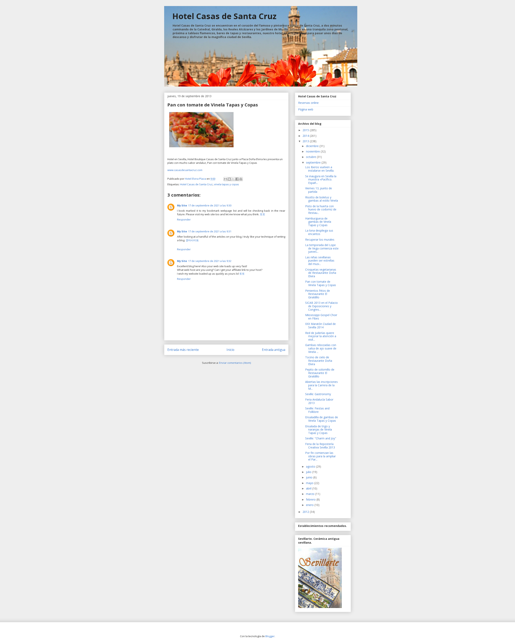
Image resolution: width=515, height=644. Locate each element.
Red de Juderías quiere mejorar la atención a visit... (320, 336)
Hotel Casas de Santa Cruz (224, 16)
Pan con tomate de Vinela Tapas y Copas (320, 283)
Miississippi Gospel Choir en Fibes (321, 316)
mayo (310, 483)
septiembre (313, 162)
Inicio (230, 349)
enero (310, 505)
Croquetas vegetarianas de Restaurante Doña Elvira (320, 273)
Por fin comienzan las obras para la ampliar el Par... (320, 456)
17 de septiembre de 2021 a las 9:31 (209, 231)
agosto (311, 466)
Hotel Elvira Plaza (196, 178)
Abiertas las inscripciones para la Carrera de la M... (321, 385)
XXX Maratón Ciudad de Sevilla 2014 (320, 325)
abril (309, 488)
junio (309, 477)
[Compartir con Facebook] (237, 179)
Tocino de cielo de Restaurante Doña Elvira (318, 360)
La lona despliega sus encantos (319, 232)
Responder (184, 219)
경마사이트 (192, 240)
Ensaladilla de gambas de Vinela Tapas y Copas (321, 418)
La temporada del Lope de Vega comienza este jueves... (322, 248)
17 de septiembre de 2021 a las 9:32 (209, 261)
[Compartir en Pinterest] (241, 179)
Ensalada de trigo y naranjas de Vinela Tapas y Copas (318, 429)
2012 (306, 512)
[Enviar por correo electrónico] (226, 179)
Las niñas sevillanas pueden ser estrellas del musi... (319, 260)
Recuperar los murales (319, 239)
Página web (305, 109)
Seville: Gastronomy (318, 394)
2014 (306, 136)
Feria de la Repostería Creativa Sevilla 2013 (320, 445)
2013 (306, 141)
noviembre (313, 151)
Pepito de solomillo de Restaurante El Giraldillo (319, 373)
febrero (311, 499)
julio (309, 472)
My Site (182, 205)
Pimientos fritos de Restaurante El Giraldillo (317, 294)
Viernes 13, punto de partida (318, 190)
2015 (306, 130)
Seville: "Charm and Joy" (320, 438)
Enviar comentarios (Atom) (235, 363)
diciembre (312, 146)
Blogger (270, 636)
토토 (262, 214)
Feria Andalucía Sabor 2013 (319, 401)
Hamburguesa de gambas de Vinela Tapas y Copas (318, 221)
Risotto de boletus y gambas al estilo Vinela (321, 199)
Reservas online (308, 103)
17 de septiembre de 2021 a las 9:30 (209, 205)
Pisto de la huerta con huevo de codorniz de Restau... (320, 209)
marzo (310, 494)
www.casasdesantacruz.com (184, 170)
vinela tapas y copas (226, 184)
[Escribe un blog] (229, 179)
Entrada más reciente (183, 349)
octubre (311, 157)
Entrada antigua (273, 349)
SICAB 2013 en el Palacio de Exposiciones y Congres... (321, 306)
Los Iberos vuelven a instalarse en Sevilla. (319, 168)
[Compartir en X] (233, 179)
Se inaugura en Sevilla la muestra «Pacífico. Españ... (320, 179)
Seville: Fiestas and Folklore (317, 410)
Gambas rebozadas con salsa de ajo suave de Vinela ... (320, 348)
